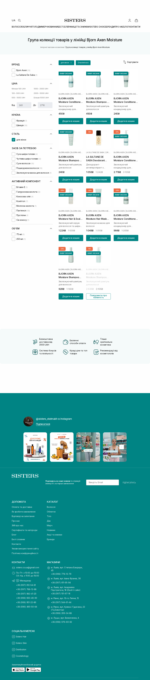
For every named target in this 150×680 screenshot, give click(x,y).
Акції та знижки (54, 534)
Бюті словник (18, 539)
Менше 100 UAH (18, 89)
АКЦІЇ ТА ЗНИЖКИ (80, 26)
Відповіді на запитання (23, 516)
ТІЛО (34, 26)
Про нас (16, 521)
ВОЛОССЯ (17, 26)
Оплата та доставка (22, 507)
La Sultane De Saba (95, 152)
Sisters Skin (21, 643)
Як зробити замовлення (23, 511)
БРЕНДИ (110, 26)
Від (13, 105)
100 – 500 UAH (18, 93)
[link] (136, 20)
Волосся (51, 507)
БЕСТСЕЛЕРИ (64, 26)
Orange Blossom (108, 152)
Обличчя (51, 511)
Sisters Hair (21, 636)
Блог (14, 534)
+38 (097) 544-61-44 (61, 602)
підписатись (129, 482)
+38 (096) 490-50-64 (26, 606)
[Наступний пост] (121, 447)
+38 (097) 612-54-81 (26, 585)
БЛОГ (126, 26)
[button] (66, 62)
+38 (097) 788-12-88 (26, 589)
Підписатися (43, 424)
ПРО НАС (119, 26)
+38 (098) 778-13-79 (61, 574)
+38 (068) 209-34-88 (61, 613)
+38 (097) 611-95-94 (61, 582)
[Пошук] (19, 20)
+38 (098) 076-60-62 (61, 622)
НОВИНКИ (52, 26)
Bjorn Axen (64, 94)
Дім (49, 521)
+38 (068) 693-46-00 (26, 598)
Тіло (49, 516)
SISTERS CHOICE (98, 26)
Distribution (21, 649)
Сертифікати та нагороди (24, 530)
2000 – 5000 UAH (41, 93)
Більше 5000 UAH (41, 98)
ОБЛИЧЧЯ (27, 26)
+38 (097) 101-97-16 (60, 593)
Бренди (50, 539)
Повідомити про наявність (98, 296)
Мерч (49, 525)
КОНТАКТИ (134, 26)
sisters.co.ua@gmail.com (27, 567)
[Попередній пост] (28, 447)
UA (13, 20)
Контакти (16, 544)
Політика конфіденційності (25, 553)
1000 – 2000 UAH (41, 89)
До (34, 105)
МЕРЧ (44, 26)
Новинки (51, 530)
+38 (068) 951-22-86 (26, 602)
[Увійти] (130, 20)
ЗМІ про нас (17, 525)
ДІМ (40, 26)
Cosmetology (22, 656)
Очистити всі (83, 63)
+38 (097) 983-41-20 (26, 593)
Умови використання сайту (25, 548)
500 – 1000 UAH (18, 98)
